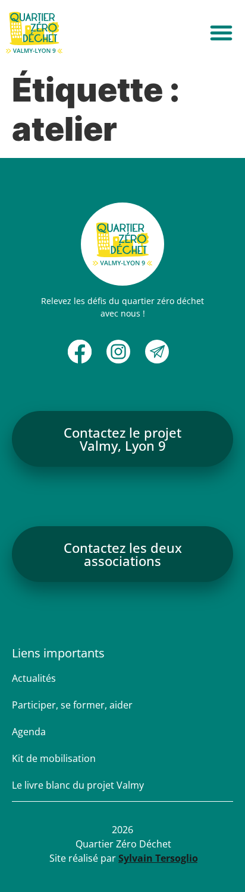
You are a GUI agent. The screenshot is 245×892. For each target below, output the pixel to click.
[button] (221, 32)
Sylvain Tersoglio (158, 858)
